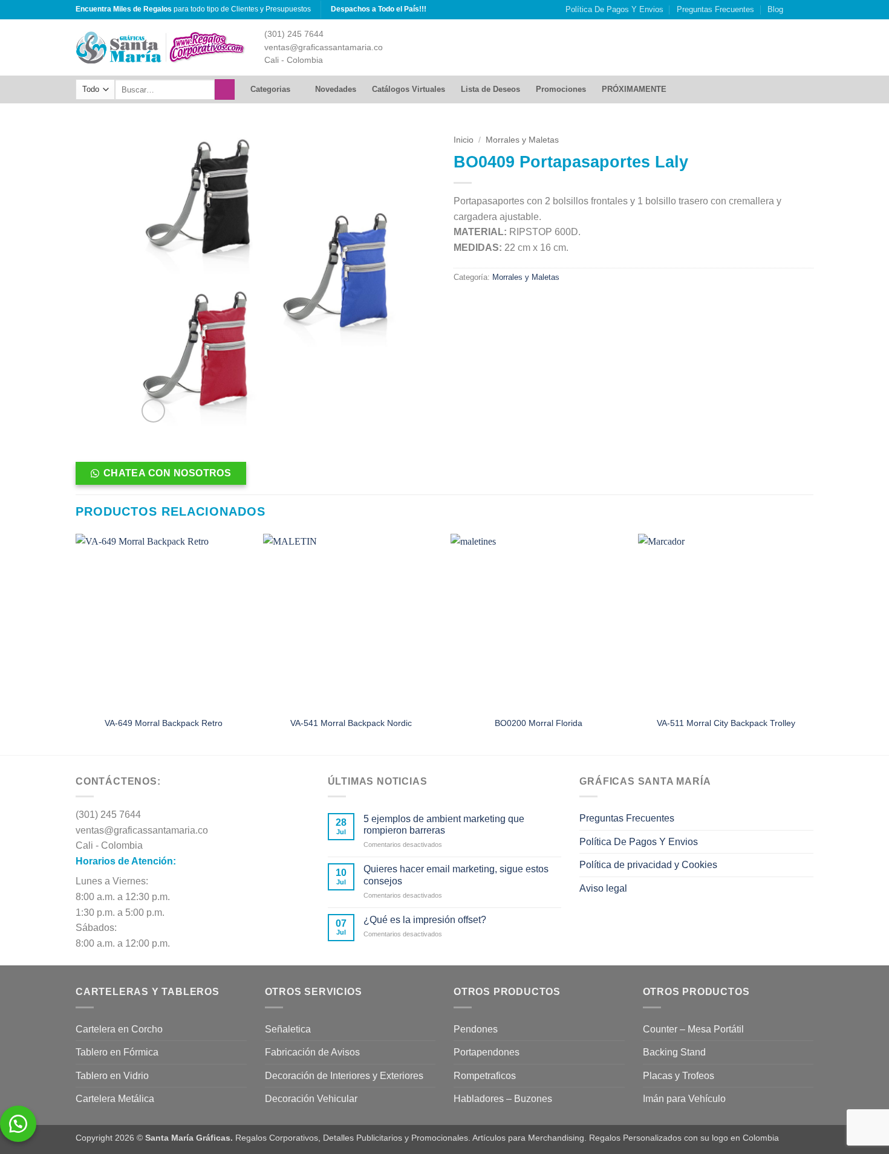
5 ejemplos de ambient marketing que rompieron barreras (443, 824)
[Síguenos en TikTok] (807, 9)
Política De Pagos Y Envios (614, 9)
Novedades (335, 89)
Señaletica (288, 1029)
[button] (153, 411)
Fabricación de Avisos (312, 1052)
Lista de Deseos (490, 89)
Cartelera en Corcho (119, 1029)
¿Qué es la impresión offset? (424, 920)
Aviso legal (603, 888)
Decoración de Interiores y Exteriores (344, 1076)
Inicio (464, 139)
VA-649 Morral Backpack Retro (164, 723)
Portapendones (486, 1052)
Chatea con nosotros (167, 473)
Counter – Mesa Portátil (693, 1029)
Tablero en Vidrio (112, 1076)
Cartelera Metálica (115, 1099)
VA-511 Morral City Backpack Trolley (726, 723)
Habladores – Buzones (503, 1099)
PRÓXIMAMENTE (634, 89)
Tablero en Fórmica (117, 1052)
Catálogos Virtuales (408, 89)
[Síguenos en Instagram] (795, 9)
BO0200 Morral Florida (538, 723)
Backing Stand (674, 1052)
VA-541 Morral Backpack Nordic (351, 723)
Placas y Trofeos (678, 1076)
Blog (775, 9)
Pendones (476, 1029)
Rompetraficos (485, 1076)
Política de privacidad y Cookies (648, 865)
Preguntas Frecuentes (715, 9)
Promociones (561, 89)
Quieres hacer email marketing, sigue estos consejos (456, 875)
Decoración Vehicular (311, 1099)
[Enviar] (225, 89)
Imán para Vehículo (684, 1099)
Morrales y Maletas (522, 139)
